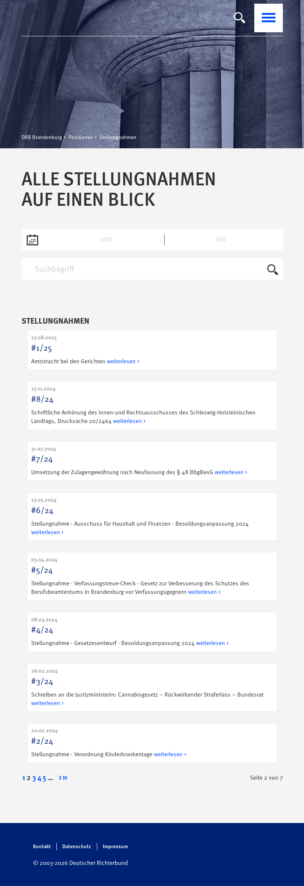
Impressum (115, 846)
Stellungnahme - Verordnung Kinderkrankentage (108, 743)
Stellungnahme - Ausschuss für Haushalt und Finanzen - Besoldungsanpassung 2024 (140, 516)
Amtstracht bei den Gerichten (85, 350)
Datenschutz (76, 846)
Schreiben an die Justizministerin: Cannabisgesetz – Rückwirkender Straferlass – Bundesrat (147, 687)
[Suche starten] (272, 271)
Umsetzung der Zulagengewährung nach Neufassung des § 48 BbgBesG (139, 461)
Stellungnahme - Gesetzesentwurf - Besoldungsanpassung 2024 (129, 632)
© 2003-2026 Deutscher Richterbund (80, 863)
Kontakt (42, 846)
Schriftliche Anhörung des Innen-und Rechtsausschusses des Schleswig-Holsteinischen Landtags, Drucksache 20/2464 (143, 405)
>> (65, 778)
